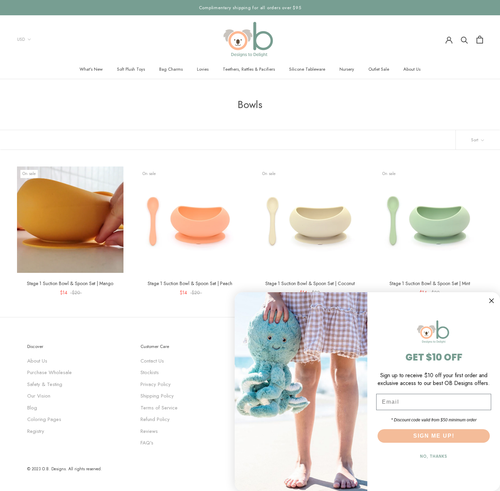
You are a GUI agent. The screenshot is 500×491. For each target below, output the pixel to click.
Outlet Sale (378, 69)
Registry (35, 431)
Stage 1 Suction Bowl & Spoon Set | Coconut (310, 283)
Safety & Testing (44, 384)
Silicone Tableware (307, 69)
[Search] (464, 39)
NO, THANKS (433, 456)
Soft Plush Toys (131, 69)
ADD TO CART (99, 266)
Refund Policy (155, 419)
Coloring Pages (44, 419)
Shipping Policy (157, 396)
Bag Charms (171, 69)
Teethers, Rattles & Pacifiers (249, 69)
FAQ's (146, 442)
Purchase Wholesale (49, 372)
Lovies (203, 69)
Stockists (149, 372)
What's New (91, 69)
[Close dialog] (491, 301)
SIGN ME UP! (433, 436)
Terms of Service (159, 407)
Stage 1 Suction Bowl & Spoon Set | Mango (70, 283)
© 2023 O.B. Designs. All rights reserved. (64, 469)
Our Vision (38, 396)
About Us (411, 69)
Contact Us (152, 361)
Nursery (346, 69)
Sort (475, 140)
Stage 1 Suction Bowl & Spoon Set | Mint (429, 283)
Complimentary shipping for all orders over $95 (250, 7)
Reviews (149, 431)
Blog (32, 407)
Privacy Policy (155, 384)
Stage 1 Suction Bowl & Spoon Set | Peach (190, 283)
